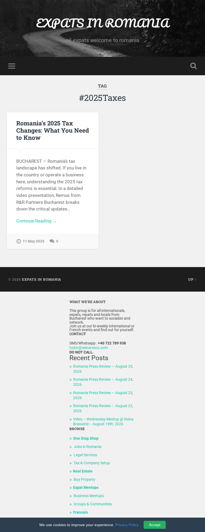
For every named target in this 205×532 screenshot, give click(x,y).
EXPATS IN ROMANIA (102, 22)
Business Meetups (89, 496)
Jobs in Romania (87, 446)
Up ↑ (192, 279)
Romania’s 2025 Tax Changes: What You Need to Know (52, 130)
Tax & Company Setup (92, 463)
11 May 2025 (33, 241)
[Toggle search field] (193, 66)
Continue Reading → (36, 221)
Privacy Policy (127, 525)
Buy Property (84, 479)
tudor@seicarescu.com (88, 348)
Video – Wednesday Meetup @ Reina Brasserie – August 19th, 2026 (103, 422)
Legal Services (85, 455)
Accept (154, 525)
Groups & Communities (93, 504)
